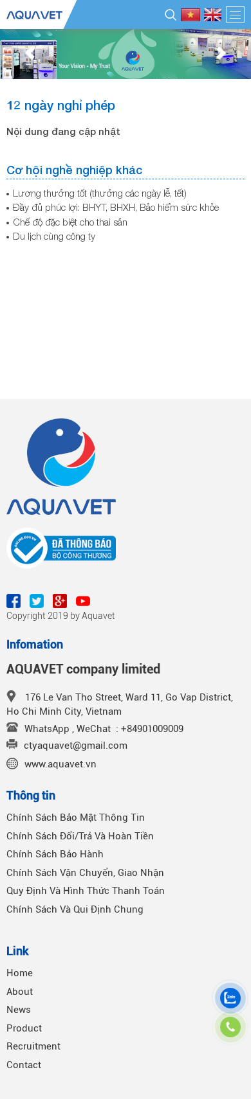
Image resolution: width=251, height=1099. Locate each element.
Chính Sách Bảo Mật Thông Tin (75, 817)
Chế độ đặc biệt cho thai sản (70, 222)
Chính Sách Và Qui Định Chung (75, 909)
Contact (23, 1065)
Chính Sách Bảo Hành (55, 854)
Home (19, 973)
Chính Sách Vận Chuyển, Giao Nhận (85, 873)
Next (221, 54)
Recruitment (33, 1046)
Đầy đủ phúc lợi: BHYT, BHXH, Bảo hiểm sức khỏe (116, 207)
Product (24, 1028)
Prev (29, 54)
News (18, 1009)
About (19, 991)
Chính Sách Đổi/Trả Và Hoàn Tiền (80, 836)
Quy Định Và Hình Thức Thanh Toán (85, 891)
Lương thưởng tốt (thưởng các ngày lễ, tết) (100, 193)
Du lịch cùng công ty (54, 236)
